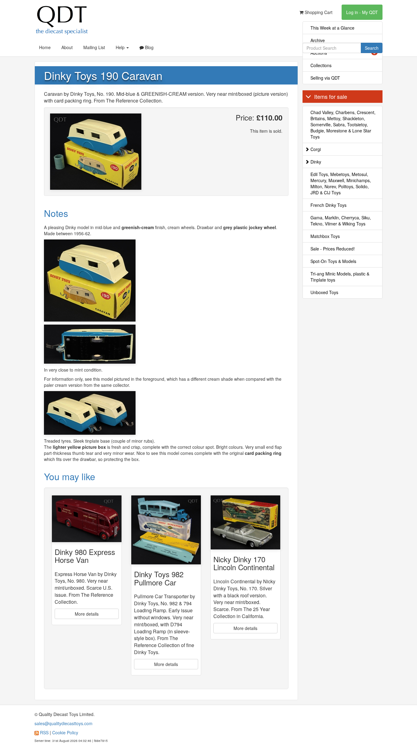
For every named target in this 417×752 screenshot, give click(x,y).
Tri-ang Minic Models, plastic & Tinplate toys (339, 277)
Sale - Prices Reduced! (332, 249)
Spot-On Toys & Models (333, 261)
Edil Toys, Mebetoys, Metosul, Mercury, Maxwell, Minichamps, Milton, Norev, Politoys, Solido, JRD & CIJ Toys (340, 183)
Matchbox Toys (325, 236)
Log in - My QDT (362, 12)
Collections (321, 65)
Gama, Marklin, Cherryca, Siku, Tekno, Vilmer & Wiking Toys (340, 220)
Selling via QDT (325, 78)
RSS (44, 732)
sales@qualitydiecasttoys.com (63, 723)
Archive (317, 40)
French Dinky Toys (328, 205)
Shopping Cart (317, 12)
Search (372, 48)
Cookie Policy (65, 732)
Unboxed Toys (324, 292)
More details (87, 614)
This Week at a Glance (332, 28)
